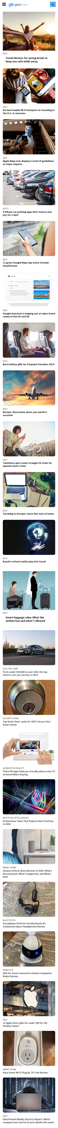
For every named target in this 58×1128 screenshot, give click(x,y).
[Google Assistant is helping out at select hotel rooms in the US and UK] (29, 289)
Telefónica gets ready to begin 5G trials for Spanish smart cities (27, 464)
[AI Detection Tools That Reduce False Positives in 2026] (29, 796)
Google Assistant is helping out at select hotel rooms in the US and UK (29, 315)
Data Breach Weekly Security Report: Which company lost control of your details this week (28, 1121)
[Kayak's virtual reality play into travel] (29, 537)
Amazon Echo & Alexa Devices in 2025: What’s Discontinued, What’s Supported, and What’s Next (27, 873)
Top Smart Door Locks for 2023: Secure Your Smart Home (27, 723)
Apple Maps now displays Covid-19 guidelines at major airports (28, 162)
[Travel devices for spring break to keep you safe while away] (29, 31)
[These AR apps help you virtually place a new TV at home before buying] (29, 747)
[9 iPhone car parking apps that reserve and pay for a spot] (29, 187)
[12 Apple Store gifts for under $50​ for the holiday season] (29, 998)
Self (5, 53)
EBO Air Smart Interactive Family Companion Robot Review (27, 975)
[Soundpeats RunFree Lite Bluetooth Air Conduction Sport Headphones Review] (29, 899)
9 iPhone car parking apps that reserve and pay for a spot (27, 213)
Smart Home (9, 867)
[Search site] (53, 4)
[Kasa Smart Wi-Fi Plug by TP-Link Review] (29, 1048)
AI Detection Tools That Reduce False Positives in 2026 (28, 822)
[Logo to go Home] (18, 4)
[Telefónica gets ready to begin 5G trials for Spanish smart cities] (29, 438)
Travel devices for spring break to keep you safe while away (27, 59)
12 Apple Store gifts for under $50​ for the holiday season (25, 1024)
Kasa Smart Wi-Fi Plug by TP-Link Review (25, 1072)
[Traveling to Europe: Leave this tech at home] (29, 489)
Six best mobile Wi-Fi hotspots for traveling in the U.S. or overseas (28, 111)
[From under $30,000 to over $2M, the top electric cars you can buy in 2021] (29, 647)
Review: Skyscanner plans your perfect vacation (25, 413)
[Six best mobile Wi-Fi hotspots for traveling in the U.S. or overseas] (29, 85)
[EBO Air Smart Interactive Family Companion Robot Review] (29, 949)
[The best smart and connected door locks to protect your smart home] (29, 697)
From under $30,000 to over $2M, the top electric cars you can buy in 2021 (25, 673)
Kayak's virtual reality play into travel (24, 561)
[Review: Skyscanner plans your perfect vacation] (29, 387)
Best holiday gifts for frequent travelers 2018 (28, 364)
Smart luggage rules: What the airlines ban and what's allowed (25, 619)
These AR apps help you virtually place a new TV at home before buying (29, 773)
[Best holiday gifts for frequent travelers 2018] (29, 340)
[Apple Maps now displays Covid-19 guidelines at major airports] (29, 136)
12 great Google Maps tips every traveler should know (26, 264)
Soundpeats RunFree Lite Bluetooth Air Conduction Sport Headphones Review (24, 925)
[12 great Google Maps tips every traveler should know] (29, 238)
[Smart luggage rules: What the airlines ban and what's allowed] (29, 590)
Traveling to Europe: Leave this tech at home (28, 513)
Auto (5, 208)
